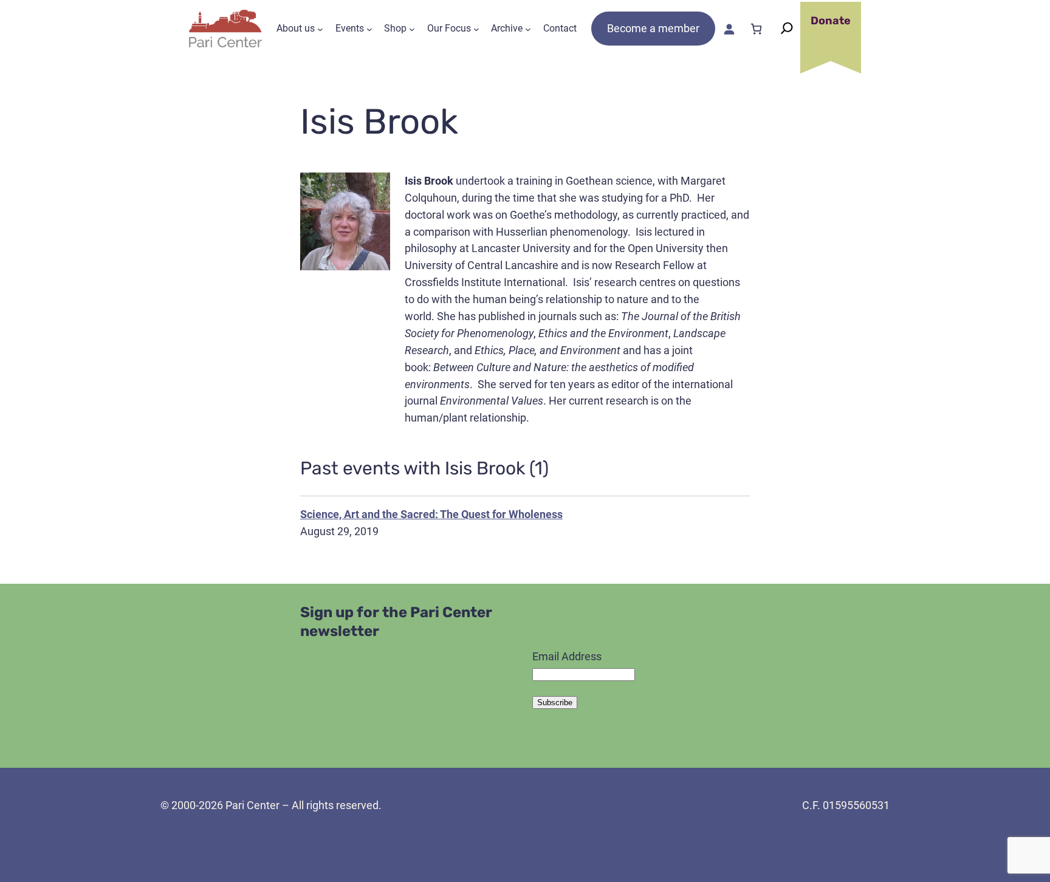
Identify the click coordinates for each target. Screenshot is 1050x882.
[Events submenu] (369, 29)
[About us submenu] (320, 29)
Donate (831, 20)
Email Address (567, 656)
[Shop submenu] (412, 29)
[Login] (729, 29)
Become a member (653, 28)
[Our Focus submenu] (476, 29)
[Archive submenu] (528, 29)
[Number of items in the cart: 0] (756, 29)
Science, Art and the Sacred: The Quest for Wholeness (431, 514)
